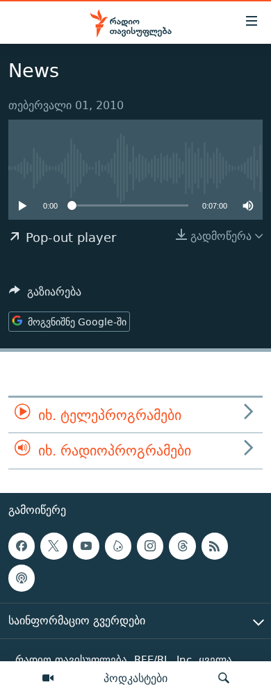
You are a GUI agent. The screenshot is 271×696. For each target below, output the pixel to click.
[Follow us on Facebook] (21, 546)
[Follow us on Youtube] (86, 546)
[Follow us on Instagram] (150, 546)
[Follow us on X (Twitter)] (53, 546)
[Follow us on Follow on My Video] (118, 546)
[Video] (48, 678)
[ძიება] (224, 678)
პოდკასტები (135, 678)
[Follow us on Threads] (182, 546)
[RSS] (215, 546)
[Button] (45, 295)
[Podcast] (21, 578)
